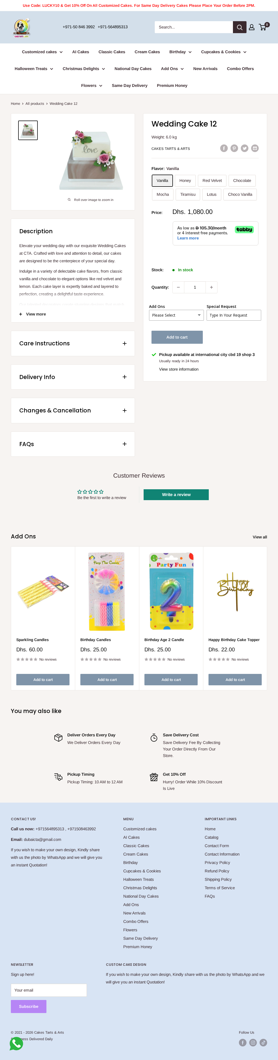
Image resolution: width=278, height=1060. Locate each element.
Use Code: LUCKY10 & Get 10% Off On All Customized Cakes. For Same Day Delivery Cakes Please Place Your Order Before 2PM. (139, 5)
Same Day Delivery (129, 85)
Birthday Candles (95, 640)
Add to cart (177, 337)
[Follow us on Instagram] (253, 1042)
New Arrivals (205, 68)
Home (15, 104)
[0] (262, 27)
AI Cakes (80, 51)
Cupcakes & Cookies (221, 51)
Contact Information (222, 854)
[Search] (240, 27)
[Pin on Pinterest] (234, 148)
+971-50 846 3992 (79, 26)
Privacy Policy (217, 862)
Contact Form (217, 845)
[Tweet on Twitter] (244, 148)
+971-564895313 (113, 26)
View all (260, 537)
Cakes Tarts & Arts (170, 149)
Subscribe (28, 1006)
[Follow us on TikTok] (263, 1042)
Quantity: (160, 287)
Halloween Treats (31, 68)
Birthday (177, 51)
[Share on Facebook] (224, 148)
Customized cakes (39, 51)
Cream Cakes (147, 51)
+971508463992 (81, 828)
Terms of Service (220, 887)
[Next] (267, 618)
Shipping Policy (218, 879)
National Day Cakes (133, 68)
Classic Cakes (112, 51)
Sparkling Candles (32, 640)
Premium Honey (172, 85)
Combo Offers (240, 68)
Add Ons (169, 68)
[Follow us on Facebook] (243, 1042)
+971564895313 (50, 828)
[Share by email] (255, 148)
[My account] (251, 27)
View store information (178, 369)
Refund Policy (217, 871)
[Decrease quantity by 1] (178, 287)
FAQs (210, 896)
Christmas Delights (81, 68)
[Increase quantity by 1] (211, 287)
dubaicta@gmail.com (42, 839)
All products (35, 104)
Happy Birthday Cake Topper (234, 640)
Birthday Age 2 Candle (164, 640)
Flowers (88, 85)
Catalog (211, 837)
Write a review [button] (176, 494)
